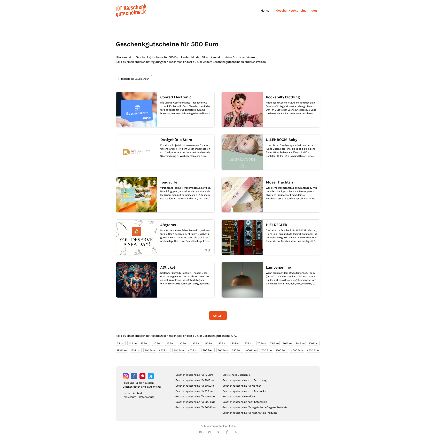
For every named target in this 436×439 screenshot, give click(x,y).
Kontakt (137, 393)
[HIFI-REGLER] (271, 237)
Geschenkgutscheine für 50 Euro (194, 385)
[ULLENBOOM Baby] (271, 152)
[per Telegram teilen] (218, 432)
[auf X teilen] (236, 432)
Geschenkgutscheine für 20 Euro (194, 380)
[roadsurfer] (165, 194)
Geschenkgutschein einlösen (239, 396)
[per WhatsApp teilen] (209, 432)
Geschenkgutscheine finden (296, 10)
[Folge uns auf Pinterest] (142, 376)
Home (265, 10)
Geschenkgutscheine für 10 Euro (194, 374)
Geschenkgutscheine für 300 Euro (195, 407)
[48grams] (165, 237)
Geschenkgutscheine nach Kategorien (244, 401)
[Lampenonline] (271, 280)
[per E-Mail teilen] (200, 432)
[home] (131, 10)
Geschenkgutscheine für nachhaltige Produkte (249, 412)
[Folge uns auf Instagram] (126, 376)
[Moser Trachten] (271, 194)
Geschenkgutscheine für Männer (241, 385)
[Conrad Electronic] (165, 109)
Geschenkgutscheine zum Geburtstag (244, 380)
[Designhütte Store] (165, 152)
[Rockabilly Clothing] (271, 109)
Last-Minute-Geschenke (236, 374)
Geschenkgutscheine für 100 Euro (195, 396)
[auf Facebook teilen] (227, 432)
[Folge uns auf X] (151, 376)
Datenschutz (146, 396)
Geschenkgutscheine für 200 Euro (195, 401)
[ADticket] (165, 280)
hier (199, 61)
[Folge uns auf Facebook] (134, 376)
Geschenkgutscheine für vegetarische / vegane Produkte (254, 407)
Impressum (129, 396)
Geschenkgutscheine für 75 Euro (194, 391)
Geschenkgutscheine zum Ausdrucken (245, 391)
